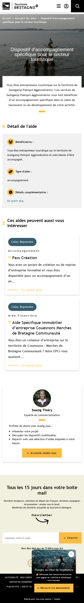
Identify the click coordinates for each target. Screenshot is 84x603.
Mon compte (65, 6)
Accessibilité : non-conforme (20, 577)
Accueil (6, 18)
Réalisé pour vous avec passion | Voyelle (42, 599)
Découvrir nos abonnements (55, 587)
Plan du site (13, 586)
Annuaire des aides (25, 18)
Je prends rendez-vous (43, 453)
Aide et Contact (30, 586)
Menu (58, 6)
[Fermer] (71, 554)
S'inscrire (72, 538)
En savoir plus (15, 201)
